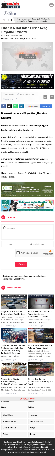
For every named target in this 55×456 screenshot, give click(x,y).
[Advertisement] (27, 428)
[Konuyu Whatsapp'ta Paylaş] (15, 106)
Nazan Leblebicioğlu (27, 94)
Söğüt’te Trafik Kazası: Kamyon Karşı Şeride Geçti (13, 313)
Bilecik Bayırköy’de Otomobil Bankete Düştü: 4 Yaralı (40, 381)
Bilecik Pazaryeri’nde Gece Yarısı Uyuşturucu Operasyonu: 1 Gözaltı (40, 314)
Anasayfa (6, 35)
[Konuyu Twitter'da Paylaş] (9, 106)
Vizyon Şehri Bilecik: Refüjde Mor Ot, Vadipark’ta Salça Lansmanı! (14, 381)
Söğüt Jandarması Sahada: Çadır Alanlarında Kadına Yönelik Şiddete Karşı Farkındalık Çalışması (33, 21)
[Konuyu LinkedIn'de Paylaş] (21, 106)
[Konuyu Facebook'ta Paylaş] (3, 106)
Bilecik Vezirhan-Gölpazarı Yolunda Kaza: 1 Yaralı (40, 346)
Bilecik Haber (17, 35)
